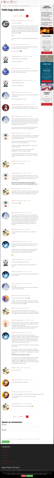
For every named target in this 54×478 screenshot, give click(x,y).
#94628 (13, 80)
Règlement (5, 455)
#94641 (13, 271)
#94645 (13, 320)
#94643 (13, 295)
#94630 (13, 104)
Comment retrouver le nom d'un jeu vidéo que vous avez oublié (46, 14)
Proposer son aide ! (46, 81)
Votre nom (4, 424)
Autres (9, 5)
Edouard (18, 241)
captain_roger (20, 104)
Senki (18, 161)
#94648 (13, 379)
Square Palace (15, 5)
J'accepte (23, 475)
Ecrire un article (46, 52)
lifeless (18, 133)
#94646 (13, 332)
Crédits (4, 458)
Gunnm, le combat (45, 19)
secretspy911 (20, 20)
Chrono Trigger (5, 471)
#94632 (13, 133)
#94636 (13, 200)
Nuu (17, 44)
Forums (4, 5)
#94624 (13, 20)
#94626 (13, 56)
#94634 (13, 173)
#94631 (13, 116)
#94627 (13, 68)
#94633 (13, 161)
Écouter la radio (46, 104)
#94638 (13, 229)
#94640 (13, 259)
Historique (5, 452)
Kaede (18, 295)
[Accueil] (10, 1)
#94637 (13, 212)
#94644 (13, 308)
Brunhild (18, 92)
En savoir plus (29, 475)
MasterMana (19, 320)
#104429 (14, 403)
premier (15, 16)
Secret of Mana (45, 469)
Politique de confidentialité (8, 460)
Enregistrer (6, 441)
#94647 (13, 367)
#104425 (14, 391)
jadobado (19, 56)
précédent (20, 16)
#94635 (13, 188)
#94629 (13, 92)
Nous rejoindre (6, 449)
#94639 (13, 241)
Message (4, 429)
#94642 (13, 283)
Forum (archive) (6, 463)
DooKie (18, 379)
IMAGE (13, 35)
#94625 (13, 44)
